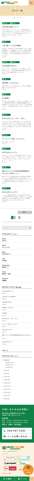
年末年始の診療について (10, 27)
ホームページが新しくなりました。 (14, 139)
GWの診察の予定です (9, 66)
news (5, 23)
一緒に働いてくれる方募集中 (12, 45)
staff (6, 246)
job (5, 41)
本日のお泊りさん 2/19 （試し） (14, 118)
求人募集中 (6, 98)
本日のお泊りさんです (9, 152)
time (14, 23)
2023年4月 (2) (9, 367)
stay (5, 114)
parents (5, 279)
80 (19, 217)
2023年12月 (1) (9, 362)
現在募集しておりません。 (11, 83)
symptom (6, 266)
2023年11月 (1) (9, 364)
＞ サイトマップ (5, 453)
